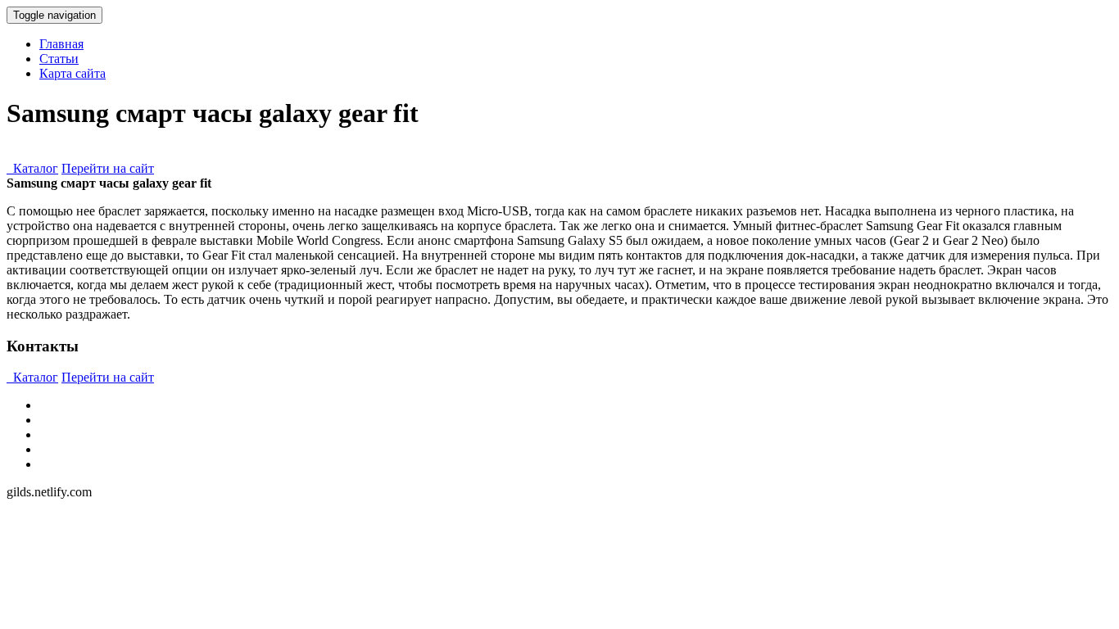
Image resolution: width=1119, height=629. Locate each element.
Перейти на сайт (107, 168)
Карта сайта (72, 73)
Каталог (32, 168)
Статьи (59, 59)
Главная (61, 44)
